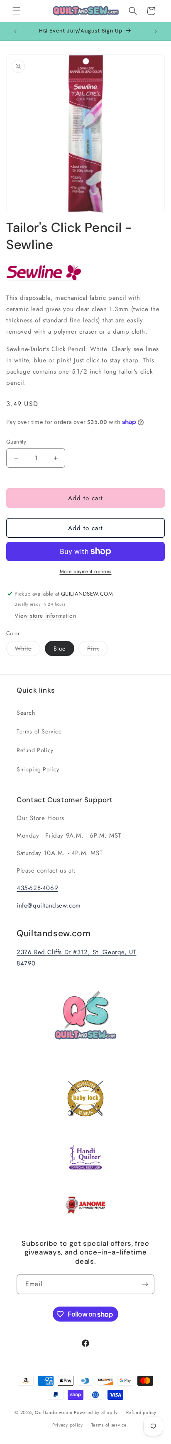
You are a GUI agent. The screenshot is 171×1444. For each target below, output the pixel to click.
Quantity (16, 442)
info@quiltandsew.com (49, 905)
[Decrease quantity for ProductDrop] (16, 458)
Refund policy (141, 1412)
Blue (60, 648)
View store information (45, 615)
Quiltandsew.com (54, 1412)
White (27, 650)
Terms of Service (39, 731)
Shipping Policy (38, 769)
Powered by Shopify (96, 1412)
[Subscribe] (145, 1284)
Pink (97, 650)
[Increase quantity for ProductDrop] (55, 458)
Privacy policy (67, 1425)
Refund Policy (35, 750)
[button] (16, 11)
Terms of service (109, 1425)
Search (26, 712)
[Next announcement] (156, 31)
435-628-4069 (37, 888)
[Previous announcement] (15, 31)
